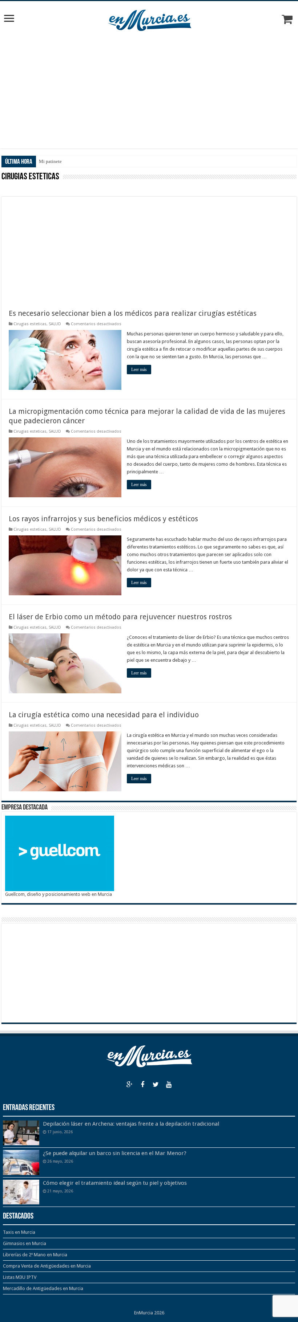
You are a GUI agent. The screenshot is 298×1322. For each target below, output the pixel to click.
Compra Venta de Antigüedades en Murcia (47, 1266)
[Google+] (129, 1084)
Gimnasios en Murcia (24, 1243)
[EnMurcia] (149, 19)
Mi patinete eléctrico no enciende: (72, 161)
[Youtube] (168, 1084)
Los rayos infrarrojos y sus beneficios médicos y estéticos (103, 518)
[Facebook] (142, 1084)
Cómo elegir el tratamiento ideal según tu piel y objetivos (115, 1183)
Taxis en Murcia (19, 1232)
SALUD (55, 324)
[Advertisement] (149, 90)
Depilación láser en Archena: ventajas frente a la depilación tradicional (131, 1124)
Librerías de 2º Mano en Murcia (35, 1254)
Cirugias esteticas (30, 324)
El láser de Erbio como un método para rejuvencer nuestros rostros (120, 616)
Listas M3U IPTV (19, 1277)
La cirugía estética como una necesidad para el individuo (104, 714)
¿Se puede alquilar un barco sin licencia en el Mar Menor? (114, 1153)
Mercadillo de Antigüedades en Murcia (43, 1288)
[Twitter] (155, 1084)
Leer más (139, 369)
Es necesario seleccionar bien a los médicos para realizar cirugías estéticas (133, 313)
